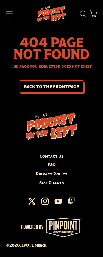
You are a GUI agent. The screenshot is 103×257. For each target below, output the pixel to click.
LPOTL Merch (33, 245)
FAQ (52, 165)
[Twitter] (31, 204)
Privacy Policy (52, 174)
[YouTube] (58, 204)
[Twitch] (71, 204)
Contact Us (51, 156)
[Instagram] (45, 204)
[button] (83, 14)
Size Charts (51, 182)
